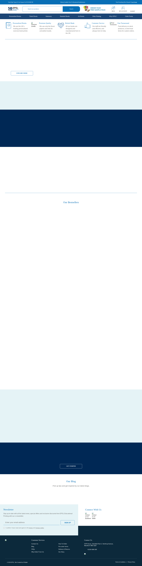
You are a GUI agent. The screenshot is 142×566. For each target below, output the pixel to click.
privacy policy (40, 528)
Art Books (81, 16)
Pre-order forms (63, 546)
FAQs (33, 549)
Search (71, 9)
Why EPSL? (113, 16)
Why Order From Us (37, 552)
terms (31, 528)
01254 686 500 (29, 2)
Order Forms (129, 16)
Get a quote (134, 2)
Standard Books (65, 16)
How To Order (62, 544)
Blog (32, 546)
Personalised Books (15, 16)
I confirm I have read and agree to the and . (25, 528)
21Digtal (25, 562)
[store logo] (13, 9)
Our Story (61, 552)
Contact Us (34, 544)
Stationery (49, 16)
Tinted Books (33, 16)
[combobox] (42, 9)
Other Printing (96, 16)
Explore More (21, 73)
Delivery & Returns (64, 549)
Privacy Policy (131, 562)
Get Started (71, 466)
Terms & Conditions (120, 562)
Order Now (85, 442)
